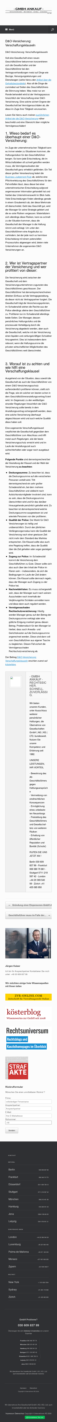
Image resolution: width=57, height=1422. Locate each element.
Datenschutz (33, 1388)
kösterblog (10, 664)
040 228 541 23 (28, 1348)
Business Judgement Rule (18, 176)
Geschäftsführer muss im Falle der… (29, 915)
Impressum (23, 1388)
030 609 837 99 (28, 1325)
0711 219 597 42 (28, 1352)
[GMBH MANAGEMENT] (28, 10)
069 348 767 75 (28, 1341)
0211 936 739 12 (28, 1356)
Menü (11, 29)
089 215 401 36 (28, 1344)
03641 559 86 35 (28, 1364)
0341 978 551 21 (28, 1360)
